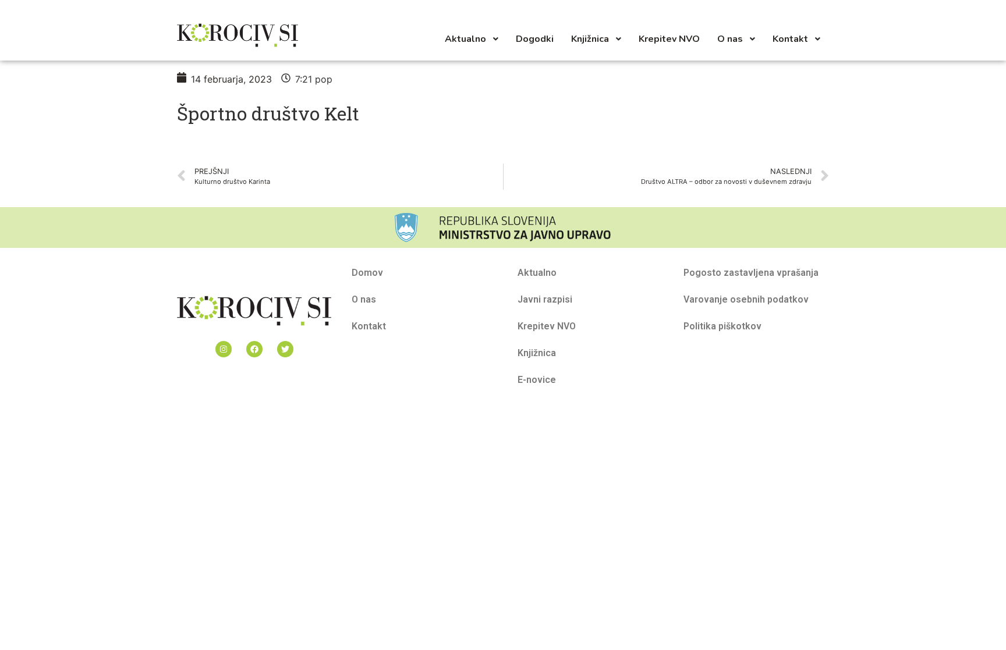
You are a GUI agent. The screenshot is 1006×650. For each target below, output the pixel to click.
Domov (367, 272)
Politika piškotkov (722, 326)
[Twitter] (285, 349)
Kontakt (369, 326)
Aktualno (537, 272)
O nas (364, 299)
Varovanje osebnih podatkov (746, 299)
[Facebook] (254, 349)
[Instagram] (223, 349)
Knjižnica (537, 352)
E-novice (537, 379)
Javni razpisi (545, 299)
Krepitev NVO (547, 326)
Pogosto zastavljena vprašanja (751, 272)
